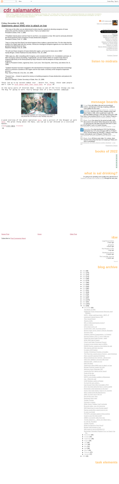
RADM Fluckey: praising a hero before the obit (98, 346)
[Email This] (7, 126)
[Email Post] (2, 128)
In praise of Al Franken (91, 350)
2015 (84, 286)
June (86, 444)
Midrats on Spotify (112, 45)
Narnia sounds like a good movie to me (96, 410)
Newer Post (5, 234)
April (85, 448)
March (86, 450)
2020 (84, 276)
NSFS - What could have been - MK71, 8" (96, 315)
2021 (84, 275)
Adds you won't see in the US (93, 394)
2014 (84, 288)
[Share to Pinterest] (14, 126)
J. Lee (85, 105)
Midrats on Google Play (110, 37)
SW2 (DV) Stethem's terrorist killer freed (96, 359)
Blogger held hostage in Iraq (92, 427)
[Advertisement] (106, 193)
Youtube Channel (112, 55)
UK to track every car (90, 327)
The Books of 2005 (89, 309)
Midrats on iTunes (108, 35)
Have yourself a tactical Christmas (94, 356)
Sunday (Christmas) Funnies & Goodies (96, 352)
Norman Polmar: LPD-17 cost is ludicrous (96, 336)
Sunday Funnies (89, 400)
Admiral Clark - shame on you (93, 361)
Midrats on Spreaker (111, 39)
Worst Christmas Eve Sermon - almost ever (97, 357)
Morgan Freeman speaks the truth (94, 367)
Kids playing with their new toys (93, 348)
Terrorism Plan (88, 332)
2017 (84, 282)
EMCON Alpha (88, 363)
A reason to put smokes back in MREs (95, 344)
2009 (84, 298)
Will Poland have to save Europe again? (96, 408)
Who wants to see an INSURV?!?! (94, 429)
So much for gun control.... (92, 383)
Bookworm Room (108, 252)
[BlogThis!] (9, 126)
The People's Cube (108, 248)
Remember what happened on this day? (96, 388)
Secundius (87, 111)
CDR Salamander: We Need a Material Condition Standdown (95, 117)
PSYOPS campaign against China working (97, 414)
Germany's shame (89, 402)
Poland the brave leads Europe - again (95, 338)
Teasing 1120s (88, 321)
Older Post (73, 234)
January (87, 454)
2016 (84, 284)
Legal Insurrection (108, 241)
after (49, 84)
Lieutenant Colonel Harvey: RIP (93, 317)
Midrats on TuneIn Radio (110, 43)
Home (40, 234)
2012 (84, 292)
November (87, 435)
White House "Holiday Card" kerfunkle (95, 404)
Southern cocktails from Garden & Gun (92, 178)
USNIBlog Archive (112, 48)
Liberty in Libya (88, 325)
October (87, 437)
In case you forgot (89, 412)
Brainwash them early (90, 398)
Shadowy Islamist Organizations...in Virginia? (97, 334)
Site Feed (115, 34)
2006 (84, 304)
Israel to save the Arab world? (93, 416)
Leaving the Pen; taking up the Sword (95, 371)
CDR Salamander (22, 10)
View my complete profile (104, 23)
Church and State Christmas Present (95, 342)
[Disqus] (39, 156)
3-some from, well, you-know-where (95, 328)
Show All (116, 261)
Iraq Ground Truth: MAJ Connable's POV (96, 385)
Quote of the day (89, 373)
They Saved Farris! (90, 319)
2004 (84, 456)
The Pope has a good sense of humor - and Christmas (100, 354)
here (39, 120)
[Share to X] (11, 126)
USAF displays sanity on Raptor (93, 381)
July (85, 442)
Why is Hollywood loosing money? (94, 323)
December (87, 307)
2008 (84, 300)
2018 (84, 280)
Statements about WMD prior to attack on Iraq (24, 25)
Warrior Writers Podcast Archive (108, 47)
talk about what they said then (28, 84)
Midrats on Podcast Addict (110, 42)
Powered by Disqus (112, 145)
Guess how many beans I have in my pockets (98, 390)
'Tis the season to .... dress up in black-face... (97, 419)
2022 (84, 273)
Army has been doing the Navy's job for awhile (98, 386)
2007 (84, 302)
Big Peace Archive (112, 50)
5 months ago (112, 110)
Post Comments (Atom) (18, 238)
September (87, 438)
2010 (84, 296)
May (85, 446)
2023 (84, 271)
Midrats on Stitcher (112, 40)
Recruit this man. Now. (91, 396)
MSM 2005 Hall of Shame (92, 340)
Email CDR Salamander (110, 29)
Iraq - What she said (90, 379)
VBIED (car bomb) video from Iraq (94, 418)
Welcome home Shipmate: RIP (93, 369)
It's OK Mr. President (90, 421)
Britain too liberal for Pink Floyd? (93, 425)
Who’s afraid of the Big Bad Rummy (95, 392)
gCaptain (111, 245)
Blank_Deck (87, 120)
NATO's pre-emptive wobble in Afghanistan (97, 377)
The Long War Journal (107, 256)
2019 (84, 278)
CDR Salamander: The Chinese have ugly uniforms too (94, 110)
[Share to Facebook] (12, 126)
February (87, 452)
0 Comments (19, 125)
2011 (84, 294)
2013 (84, 290)
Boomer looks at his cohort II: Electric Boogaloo (98, 330)
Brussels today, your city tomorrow (94, 406)
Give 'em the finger (89, 375)
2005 (84, 306)
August (86, 440)
